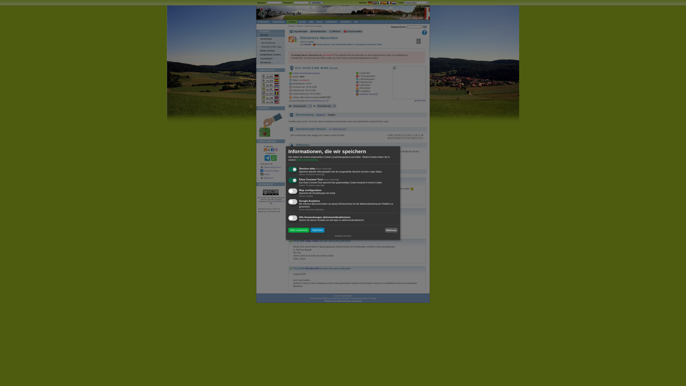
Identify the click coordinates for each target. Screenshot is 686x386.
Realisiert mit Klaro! (343, 236)
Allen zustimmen (298, 230)
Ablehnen (391, 230)
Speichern (317, 230)
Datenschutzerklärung (307, 160)
